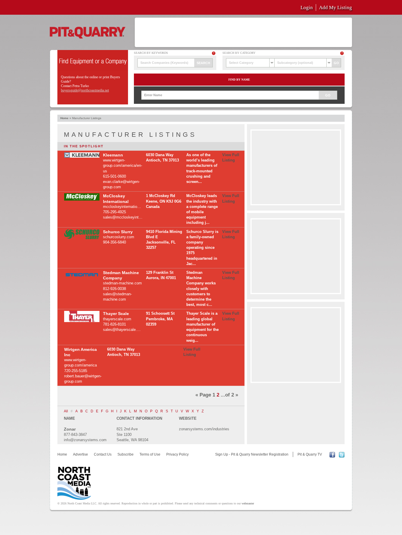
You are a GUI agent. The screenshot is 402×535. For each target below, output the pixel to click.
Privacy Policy (177, 454)
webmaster (248, 503)
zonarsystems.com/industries (204, 429)
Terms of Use (149, 454)
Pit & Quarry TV (310, 454)
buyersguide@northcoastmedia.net (85, 90)
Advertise (80, 454)
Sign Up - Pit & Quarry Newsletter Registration (251, 454)
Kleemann (113, 155)
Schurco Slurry (118, 231)
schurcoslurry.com (118, 237)
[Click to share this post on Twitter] (342, 456)
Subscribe (125, 454)
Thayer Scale (116, 313)
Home (64, 118)
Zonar (70, 429)
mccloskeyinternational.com (127, 206)
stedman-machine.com (122, 283)
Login (306, 7)
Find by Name (239, 79)
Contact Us (103, 454)
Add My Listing (335, 7)
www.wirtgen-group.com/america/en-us (122, 165)
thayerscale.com (117, 319)
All (66, 411)
